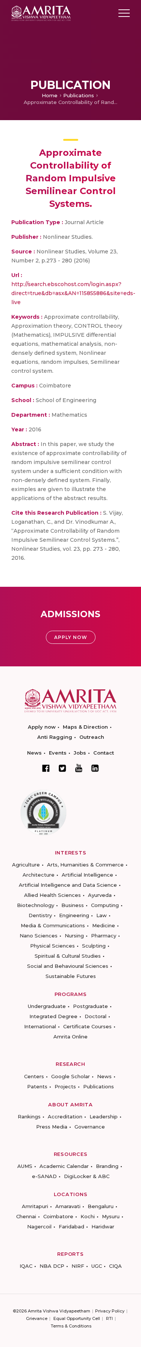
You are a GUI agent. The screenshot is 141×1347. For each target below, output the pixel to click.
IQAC (26, 1266)
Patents (37, 1086)
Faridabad (71, 1226)
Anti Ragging (54, 737)
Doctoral (95, 1016)
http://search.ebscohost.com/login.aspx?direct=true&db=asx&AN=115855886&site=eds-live (73, 293)
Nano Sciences (39, 936)
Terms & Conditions (71, 1326)
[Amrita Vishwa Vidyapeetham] (41, 12)
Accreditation (65, 1116)
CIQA (115, 1266)
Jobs (80, 753)
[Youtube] (78, 768)
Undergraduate (47, 1006)
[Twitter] (62, 768)
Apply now (42, 727)
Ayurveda (100, 895)
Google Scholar (70, 1076)
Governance (89, 1127)
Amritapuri (35, 1206)
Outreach (91, 737)
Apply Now (70, 637)
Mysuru (111, 1216)
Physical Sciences (52, 946)
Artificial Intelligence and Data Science (68, 885)
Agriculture (26, 865)
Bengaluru (101, 1206)
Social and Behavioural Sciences (67, 966)
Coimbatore (58, 1216)
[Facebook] (46, 768)
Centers (34, 1076)
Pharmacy (103, 936)
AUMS (24, 1166)
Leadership (103, 1116)
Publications (78, 95)
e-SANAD (44, 1176)
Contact (103, 753)
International (40, 1026)
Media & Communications (53, 925)
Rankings (29, 1116)
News (34, 753)
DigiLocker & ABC (86, 1176)
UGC (96, 1266)
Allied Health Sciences (52, 895)
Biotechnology (35, 905)
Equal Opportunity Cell (76, 1318)
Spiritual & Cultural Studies (68, 956)
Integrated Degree (53, 1016)
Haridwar (102, 1226)
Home (50, 95)
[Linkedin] (95, 768)
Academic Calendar (64, 1166)
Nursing (74, 936)
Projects (65, 1086)
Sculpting (94, 946)
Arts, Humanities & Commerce (85, 865)
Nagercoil (39, 1226)
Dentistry (40, 915)
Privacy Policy (109, 1311)
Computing (105, 905)
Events (58, 753)
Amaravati (67, 1206)
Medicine (103, 925)
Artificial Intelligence (87, 875)
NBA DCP (51, 1266)
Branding (107, 1166)
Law (101, 915)
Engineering (74, 915)
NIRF (77, 1266)
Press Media (51, 1127)
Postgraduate (90, 1006)
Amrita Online (70, 1037)
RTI (109, 1318)
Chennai (26, 1216)
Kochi (87, 1216)
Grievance (36, 1318)
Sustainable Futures (70, 976)
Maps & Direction (85, 727)
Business (72, 905)
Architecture (39, 875)
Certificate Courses (87, 1026)
